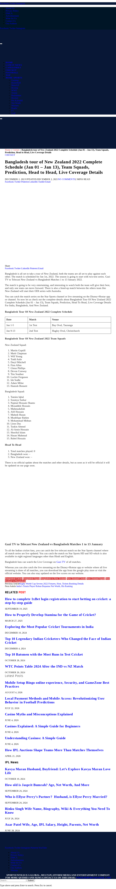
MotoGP (15, 85)
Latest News (14, 65)
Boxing (14, 88)
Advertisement (12, 16)
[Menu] (1, 43)
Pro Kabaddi (17, 100)
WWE (14, 90)
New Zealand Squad (95, 578)
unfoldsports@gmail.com (93, 877)
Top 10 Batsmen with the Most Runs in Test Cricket (44, 654)
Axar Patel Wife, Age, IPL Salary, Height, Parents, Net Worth (52, 824)
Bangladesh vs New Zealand (53, 578)
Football (12, 73)
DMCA (9, 13)
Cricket (11, 70)
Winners (15, 105)
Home (9, 62)
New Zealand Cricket (76, 578)
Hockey (14, 98)
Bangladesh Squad (31, 578)
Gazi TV (60, 561)
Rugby (14, 108)
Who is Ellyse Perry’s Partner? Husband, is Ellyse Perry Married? (56, 797)
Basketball (16, 83)
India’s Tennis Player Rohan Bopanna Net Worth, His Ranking (44, 586)
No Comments (66, 179)
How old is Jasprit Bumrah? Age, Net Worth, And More (47, 785)
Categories (13, 67)
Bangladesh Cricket (13, 578)
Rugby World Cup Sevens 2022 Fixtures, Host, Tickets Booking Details (51, 583)
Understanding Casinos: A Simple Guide (35, 738)
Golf (13, 113)
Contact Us (11, 21)
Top (8, 75)
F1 (12, 110)
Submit (31, 880)
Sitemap (14, 870)
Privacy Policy (12, 11)
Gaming (15, 80)
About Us (10, 8)
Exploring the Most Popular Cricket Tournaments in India (49, 627)
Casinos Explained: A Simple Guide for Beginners (42, 726)
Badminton (16, 95)
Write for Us (11, 18)
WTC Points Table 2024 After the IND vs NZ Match (44, 666)
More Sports (14, 78)
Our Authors (11, 23)
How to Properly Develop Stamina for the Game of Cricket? (50, 615)
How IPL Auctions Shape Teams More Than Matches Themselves (54, 750)
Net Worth (16, 103)
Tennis (14, 93)
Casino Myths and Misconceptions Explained (39, 714)
